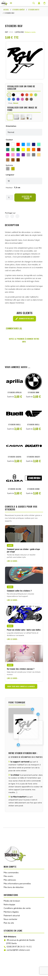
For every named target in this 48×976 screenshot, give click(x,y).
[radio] (8, 144)
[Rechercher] (33, 3)
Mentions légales (11, 912)
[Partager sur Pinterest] (17, 216)
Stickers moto (30, 32)
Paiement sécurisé (12, 915)
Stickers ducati (33, 456)
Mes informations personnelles (17, 883)
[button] (25, 197)
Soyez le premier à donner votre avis (24, 340)
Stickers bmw (33, 392)
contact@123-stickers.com (18, 950)
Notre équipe (9, 904)
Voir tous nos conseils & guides (21, 686)
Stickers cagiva (14, 456)
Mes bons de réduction (14, 887)
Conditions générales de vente (17, 908)
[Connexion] (39, 3)
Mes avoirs (8, 876)
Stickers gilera (14, 489)
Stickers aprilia (15, 392)
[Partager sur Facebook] (7, 216)
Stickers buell (14, 424)
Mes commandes (11, 872)
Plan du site (9, 923)
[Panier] (44, 3)
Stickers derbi (33, 489)
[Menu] (11, 3)
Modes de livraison (12, 901)
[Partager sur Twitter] (12, 216)
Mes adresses (10, 880)
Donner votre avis (24, 318)
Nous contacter (10, 919)
